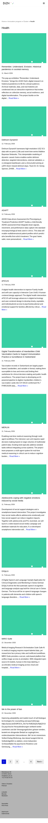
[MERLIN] (24, 409)
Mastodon (5, 796)
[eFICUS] (24, 262)
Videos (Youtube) (7, 784)
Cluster (25, 21)
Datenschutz (5, 813)
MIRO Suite (7, 639)
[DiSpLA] (24, 553)
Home (4, 21)
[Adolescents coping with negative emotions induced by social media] (24, 479)
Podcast (4, 785)
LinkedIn (4, 792)
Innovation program (15, 21)
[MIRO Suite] (24, 620)
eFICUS (5, 281)
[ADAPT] (24, 192)
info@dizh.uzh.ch (7, 776)
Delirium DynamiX (10, 140)
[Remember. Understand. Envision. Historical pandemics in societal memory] (24, 48)
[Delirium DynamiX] (24, 121)
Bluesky (4, 794)
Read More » (14, 98)
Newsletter (5, 803)
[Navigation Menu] (43, 3)
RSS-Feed (5, 805)
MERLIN (5, 427)
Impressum (5, 811)
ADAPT (5, 210)
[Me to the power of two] (24, 691)
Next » (39, 762)
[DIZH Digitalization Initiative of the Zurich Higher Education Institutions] (8, 3)
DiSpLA (5, 571)
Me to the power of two (12, 709)
